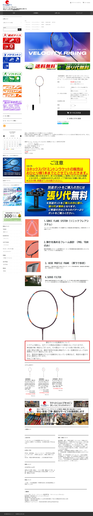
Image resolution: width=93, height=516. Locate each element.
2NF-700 (53, 22)
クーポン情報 (6, 116)
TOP (14, 13)
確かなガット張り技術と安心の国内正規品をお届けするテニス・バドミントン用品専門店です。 (15, 9)
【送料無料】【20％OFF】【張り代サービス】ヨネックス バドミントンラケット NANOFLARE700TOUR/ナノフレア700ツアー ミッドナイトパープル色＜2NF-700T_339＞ (30, 384)
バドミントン (28, 22)
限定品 (4, 270)
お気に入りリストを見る (8, 22)
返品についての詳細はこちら (64, 121)
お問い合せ (57, 13)
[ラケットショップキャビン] (7, 5)
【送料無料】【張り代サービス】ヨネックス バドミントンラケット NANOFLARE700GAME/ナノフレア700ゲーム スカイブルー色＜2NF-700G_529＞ (57, 382)
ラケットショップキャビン (10, 7)
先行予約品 (5, 264)
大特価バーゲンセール (7, 257)
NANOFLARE (48, 22)
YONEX (42, 22)
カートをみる (87, 2)
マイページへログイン (76, 2)
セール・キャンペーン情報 (9, 120)
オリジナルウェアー (7, 251)
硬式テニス (5, 231)
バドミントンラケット (36, 22)
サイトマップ (79, 13)
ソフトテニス (6, 244)
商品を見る (33, 395)
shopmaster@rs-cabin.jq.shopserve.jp (48, 501)
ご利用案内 (35, 13)
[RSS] (4, 126)
